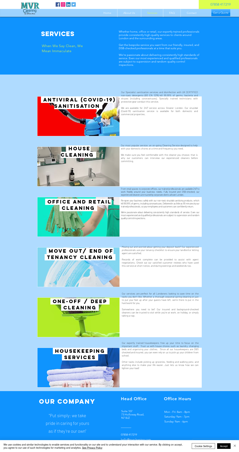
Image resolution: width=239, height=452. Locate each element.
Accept (224, 446)
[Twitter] (73, 4)
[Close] (235, 446)
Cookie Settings (203, 446)
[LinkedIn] (68, 4)
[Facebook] (58, 4)
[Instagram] (63, 4)
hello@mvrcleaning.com (136, 439)
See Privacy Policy (92, 447)
